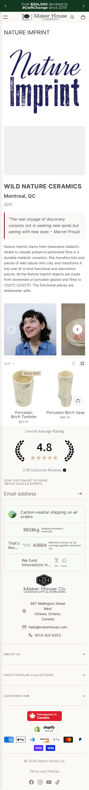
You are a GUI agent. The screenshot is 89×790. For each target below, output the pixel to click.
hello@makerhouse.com (48, 627)
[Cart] (83, 17)
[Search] (72, 17)
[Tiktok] (58, 782)
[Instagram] (40, 782)
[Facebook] (31, 782)
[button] (9, 363)
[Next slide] (83, 5)
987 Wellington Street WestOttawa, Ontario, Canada (47, 611)
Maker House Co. (51, 761)
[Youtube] (49, 782)
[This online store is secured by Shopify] (44, 728)
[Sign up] (80, 494)
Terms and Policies (44, 771)
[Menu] (5, 17)
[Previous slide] (5, 5)
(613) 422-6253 (48, 635)
